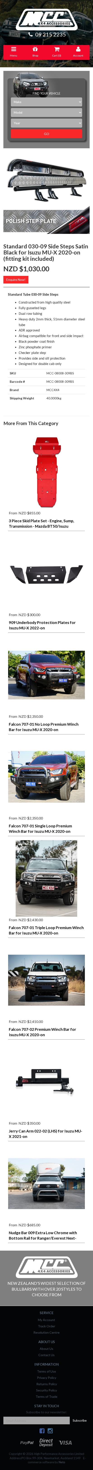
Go (46, 134)
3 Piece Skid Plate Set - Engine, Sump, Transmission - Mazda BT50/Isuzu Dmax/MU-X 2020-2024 (41, 526)
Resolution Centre (46, 1332)
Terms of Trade (46, 1396)
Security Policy (46, 1390)
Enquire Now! (16, 279)
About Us (46, 1349)
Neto (62, 1462)
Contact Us (46, 1355)
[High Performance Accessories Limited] (46, 1267)
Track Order (46, 1326)
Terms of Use (46, 1371)
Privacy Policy (46, 1378)
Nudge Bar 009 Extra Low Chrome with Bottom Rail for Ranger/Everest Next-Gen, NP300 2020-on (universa (43, 1238)
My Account (46, 1320)
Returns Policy (46, 1384)
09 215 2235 (50, 34)
